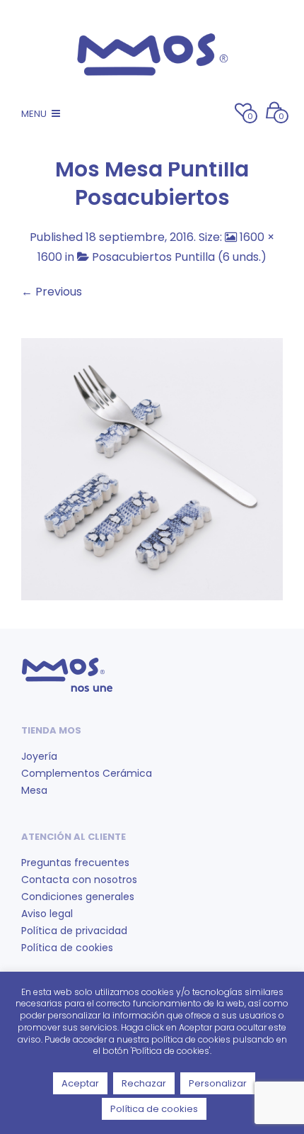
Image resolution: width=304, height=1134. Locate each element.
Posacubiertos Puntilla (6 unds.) (179, 257)
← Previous (51, 292)
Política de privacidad (74, 931)
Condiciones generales (77, 896)
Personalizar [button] (218, 1083)
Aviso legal (47, 913)
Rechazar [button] (144, 1083)
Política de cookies (67, 948)
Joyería (39, 756)
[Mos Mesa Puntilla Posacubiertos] (152, 468)
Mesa (34, 790)
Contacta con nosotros (79, 879)
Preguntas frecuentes (75, 862)
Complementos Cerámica (86, 773)
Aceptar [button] (80, 1083)
